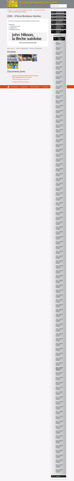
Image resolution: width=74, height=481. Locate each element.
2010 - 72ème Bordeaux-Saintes (59, 393)
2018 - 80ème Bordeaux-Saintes (59, 432)
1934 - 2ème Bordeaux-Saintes (59, 53)
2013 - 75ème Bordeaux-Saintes (59, 408)
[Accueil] (12, 4)
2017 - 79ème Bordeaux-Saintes (59, 427)
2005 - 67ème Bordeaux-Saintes (59, 369)
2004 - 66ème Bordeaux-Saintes (59, 364)
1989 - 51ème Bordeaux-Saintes (59, 291)
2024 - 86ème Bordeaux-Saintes (59, 461)
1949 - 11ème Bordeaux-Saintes (59, 97)
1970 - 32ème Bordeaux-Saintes (59, 199)
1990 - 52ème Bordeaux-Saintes (59, 296)
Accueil (9, 10)
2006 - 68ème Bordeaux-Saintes (59, 374)
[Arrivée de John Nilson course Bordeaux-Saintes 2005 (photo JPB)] (12, 57)
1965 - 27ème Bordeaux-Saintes (59, 175)
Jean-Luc (12, 48)
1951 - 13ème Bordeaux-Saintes (59, 107)
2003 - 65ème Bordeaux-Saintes (59, 359)
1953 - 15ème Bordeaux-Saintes (59, 116)
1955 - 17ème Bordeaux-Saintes (59, 126)
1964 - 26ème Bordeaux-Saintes (59, 170)
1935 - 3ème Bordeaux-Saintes (59, 58)
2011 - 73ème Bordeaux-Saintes (59, 398)
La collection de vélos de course (60, 12)
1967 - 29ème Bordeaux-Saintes (59, 184)
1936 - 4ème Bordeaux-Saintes (59, 63)
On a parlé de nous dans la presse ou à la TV (60, 22)
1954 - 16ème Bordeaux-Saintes (59, 121)
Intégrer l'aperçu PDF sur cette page (20, 81)
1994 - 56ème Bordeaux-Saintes (59, 315)
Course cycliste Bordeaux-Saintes (23, 10)
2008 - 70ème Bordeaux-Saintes (59, 383)
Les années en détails (39, 10)
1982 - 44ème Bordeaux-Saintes (59, 257)
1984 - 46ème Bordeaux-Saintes (59, 267)
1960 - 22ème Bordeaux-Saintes (59, 150)
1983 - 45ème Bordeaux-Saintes (59, 262)
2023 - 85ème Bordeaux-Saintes (59, 456)
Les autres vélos (60, 15)
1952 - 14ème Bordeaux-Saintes (59, 111)
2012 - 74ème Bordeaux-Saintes (59, 403)
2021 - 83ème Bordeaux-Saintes (59, 447)
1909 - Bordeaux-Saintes (58, 43)
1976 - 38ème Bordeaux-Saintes (59, 228)
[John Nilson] (34, 57)
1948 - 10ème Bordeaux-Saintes (59, 92)
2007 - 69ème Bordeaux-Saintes (59, 379)
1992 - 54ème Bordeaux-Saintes (59, 306)
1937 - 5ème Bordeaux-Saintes (59, 68)
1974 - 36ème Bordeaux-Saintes (59, 218)
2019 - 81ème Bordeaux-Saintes (59, 437)
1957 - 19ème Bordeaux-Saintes (59, 136)
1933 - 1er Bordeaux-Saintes (58, 48)
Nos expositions (60, 18)
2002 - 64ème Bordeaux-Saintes (59, 354)
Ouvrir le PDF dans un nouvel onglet (20, 79)
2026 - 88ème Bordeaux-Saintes (59, 471)
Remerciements (57, 35)
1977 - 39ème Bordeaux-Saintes (59, 233)
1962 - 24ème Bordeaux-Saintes (59, 160)
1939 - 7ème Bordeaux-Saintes (59, 77)
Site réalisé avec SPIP (8, 87)
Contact (44, 6)
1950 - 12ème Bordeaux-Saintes (59, 102)
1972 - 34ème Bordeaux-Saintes (59, 209)
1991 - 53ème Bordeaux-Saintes (59, 301)
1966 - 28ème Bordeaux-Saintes (59, 179)
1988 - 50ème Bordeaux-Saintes (59, 286)
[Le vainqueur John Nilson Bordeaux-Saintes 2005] (12, 65)
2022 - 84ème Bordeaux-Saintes (59, 451)
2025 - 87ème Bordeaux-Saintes (59, 466)
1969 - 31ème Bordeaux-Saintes (59, 194)
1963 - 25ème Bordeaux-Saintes (59, 165)
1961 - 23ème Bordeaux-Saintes (59, 155)
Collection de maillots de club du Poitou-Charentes (60, 27)
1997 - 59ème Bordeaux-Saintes (59, 330)
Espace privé (24, 87)
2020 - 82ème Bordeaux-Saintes (59, 442)
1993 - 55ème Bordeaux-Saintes (59, 310)
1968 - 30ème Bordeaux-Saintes (59, 189)
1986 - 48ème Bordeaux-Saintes (59, 277)
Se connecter (14, 87)
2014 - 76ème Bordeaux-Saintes (59, 412)
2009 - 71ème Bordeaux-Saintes (59, 388)
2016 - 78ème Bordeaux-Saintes (59, 422)
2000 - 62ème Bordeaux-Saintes (59, 345)
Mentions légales (35, 87)
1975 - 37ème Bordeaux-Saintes (59, 223)
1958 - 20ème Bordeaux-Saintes (59, 141)
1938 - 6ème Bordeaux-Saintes (59, 73)
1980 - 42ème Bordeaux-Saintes (59, 247)
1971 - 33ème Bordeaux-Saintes (59, 204)
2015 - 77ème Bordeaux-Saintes (59, 417)
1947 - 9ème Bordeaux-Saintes (59, 87)
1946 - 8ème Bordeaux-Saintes (59, 82)
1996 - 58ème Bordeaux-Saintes (59, 325)
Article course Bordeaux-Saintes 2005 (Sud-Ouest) (25, 75)
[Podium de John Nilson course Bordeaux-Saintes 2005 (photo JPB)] (19, 57)
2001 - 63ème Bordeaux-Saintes (59, 349)
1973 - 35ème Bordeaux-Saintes (59, 213)
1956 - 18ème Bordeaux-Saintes (59, 131)
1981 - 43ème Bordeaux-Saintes (59, 252)
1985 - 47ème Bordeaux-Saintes (59, 272)
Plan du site (45, 87)
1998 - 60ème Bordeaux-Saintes (59, 335)
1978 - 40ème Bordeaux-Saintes (59, 238)
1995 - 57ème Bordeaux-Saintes (59, 320)
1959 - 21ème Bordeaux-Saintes (59, 145)
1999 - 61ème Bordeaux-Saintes (59, 340)
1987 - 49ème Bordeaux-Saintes (59, 281)
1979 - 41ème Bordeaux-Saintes (59, 243)
